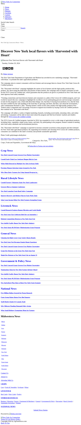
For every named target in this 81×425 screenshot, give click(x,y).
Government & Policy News (16, 261)
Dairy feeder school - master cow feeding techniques (13, 138)
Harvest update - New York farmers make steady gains (62, 138)
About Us (4, 377)
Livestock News (9, 205)
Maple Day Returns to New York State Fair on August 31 (19, 255)
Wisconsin (4, 369)
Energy (16, 401)
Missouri (3, 345)
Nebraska (3, 348)
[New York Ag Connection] (10, 2)
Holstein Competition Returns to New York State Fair (18, 219)
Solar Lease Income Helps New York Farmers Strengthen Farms (21, 200)
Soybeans (20, 387)
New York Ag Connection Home (10, 42)
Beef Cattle (4, 394)
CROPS (4, 384)
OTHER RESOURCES (9, 398)
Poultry (19, 394)
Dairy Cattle (12, 394)
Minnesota (4, 342)
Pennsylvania (4, 362)
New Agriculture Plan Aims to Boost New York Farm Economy (21, 283)
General (38, 401)
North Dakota (4, 355)
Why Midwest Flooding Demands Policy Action (16, 306)
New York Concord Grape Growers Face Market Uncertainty (20, 155)
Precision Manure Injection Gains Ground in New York (18, 168)
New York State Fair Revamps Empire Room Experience (19, 242)
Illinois (3, 321)
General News (8, 233)
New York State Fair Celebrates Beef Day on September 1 (19, 214)
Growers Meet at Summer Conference (13, 187)
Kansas (3, 332)
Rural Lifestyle (67, 401)
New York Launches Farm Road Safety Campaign (17, 191)
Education (10, 401)
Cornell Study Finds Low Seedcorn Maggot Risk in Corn (19, 159)
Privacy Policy (15, 419)
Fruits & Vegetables (11, 387)
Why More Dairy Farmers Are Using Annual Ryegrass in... (19, 172)
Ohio (2, 359)
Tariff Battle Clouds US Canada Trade (13, 302)
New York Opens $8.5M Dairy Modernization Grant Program (20, 227)
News (7, 9)
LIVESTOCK (6, 391)
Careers (7, 15)
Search (23, 28)
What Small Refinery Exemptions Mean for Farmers (17, 310)
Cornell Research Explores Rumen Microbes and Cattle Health (21, 210)
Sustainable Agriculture (8, 403)
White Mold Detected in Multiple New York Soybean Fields (20, 163)
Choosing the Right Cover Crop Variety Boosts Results (18, 238)
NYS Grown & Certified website (20, 117)
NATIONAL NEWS (8, 406)
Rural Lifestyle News (12, 178)
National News (8, 288)
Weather (18, 403)
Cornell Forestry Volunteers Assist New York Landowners (19, 182)
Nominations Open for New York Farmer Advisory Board (19, 270)
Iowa (2, 328)
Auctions (8, 13)
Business (3, 401)
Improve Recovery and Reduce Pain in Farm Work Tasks (19, 195)
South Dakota (4, 365)
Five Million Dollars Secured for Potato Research (16, 293)
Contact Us (4, 373)
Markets (7, 11)
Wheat (26, 387)
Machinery (8, 19)
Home (7, 7)
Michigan (3, 338)
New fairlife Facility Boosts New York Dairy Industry (17, 223)
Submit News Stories (41, 410)
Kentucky (3, 335)
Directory (8, 17)
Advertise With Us (7, 380)
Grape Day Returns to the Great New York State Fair (18, 251)
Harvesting (59, 401)
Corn (2, 387)
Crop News (7, 150)
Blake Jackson (8, 74)
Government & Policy (48, 401)
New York (4, 352)
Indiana (3, 325)
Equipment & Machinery (27, 401)
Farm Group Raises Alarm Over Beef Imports (15, 297)
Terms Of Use (5, 419)
